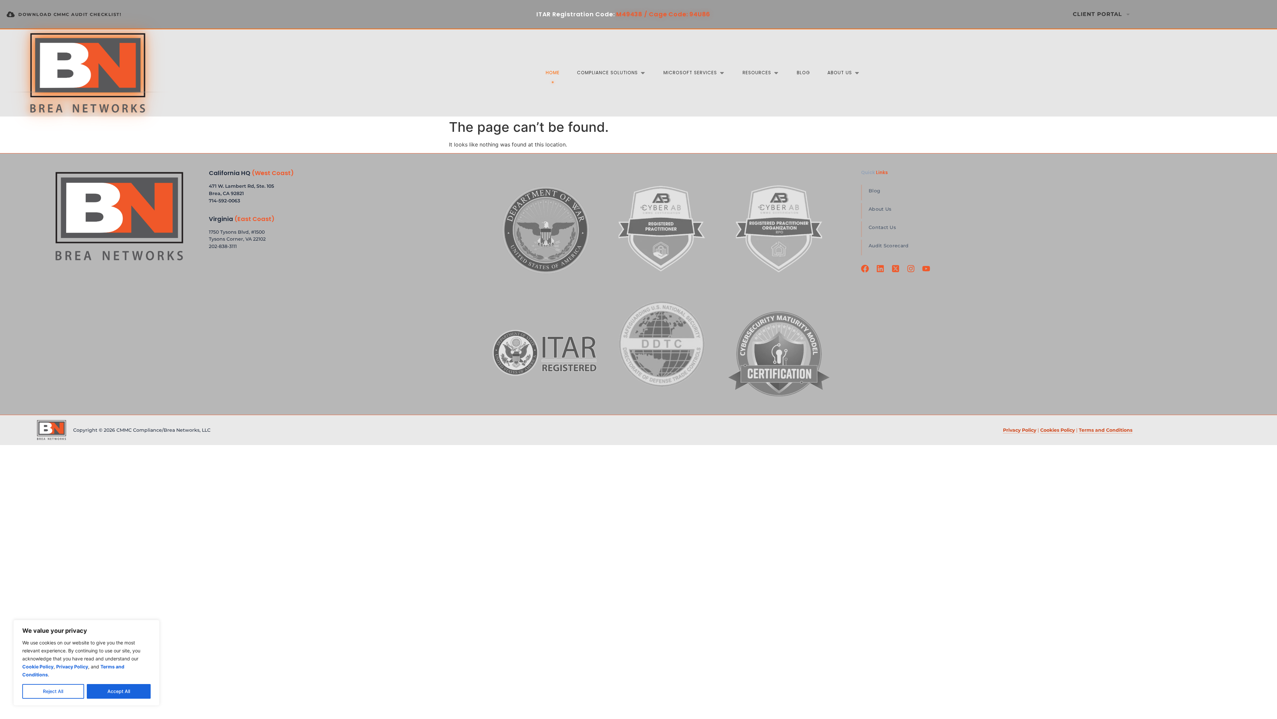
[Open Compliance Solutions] (642, 73)
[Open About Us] (857, 73)
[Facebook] (866, 273)
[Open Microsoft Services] (722, 73)
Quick (874, 172)
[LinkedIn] (881, 273)
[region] (86, 663)
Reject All (53, 691)
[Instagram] (912, 273)
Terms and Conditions (1105, 430)
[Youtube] (927, 273)
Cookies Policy (1057, 430)
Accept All (118, 691)
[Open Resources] (776, 73)
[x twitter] (897, 273)
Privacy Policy (1019, 430)
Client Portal (1097, 14)
